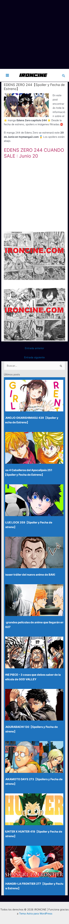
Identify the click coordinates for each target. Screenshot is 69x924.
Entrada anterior (34, 348)
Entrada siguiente (34, 357)
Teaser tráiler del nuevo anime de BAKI (29, 574)
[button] (63, 75)
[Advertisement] (34, 34)
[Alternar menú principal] (7, 75)
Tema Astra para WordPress (35, 913)
